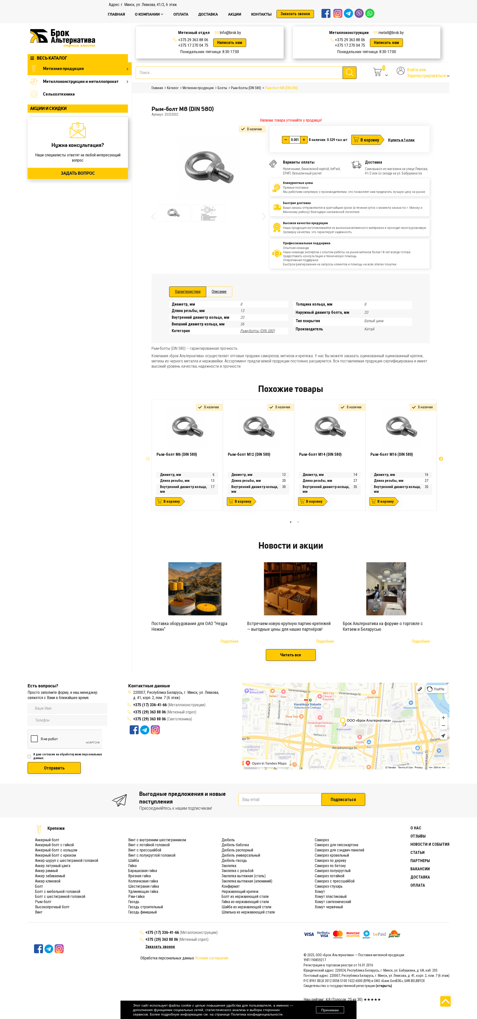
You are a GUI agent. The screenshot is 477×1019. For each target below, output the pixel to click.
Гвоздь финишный (142, 912)
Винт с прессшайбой (144, 850)
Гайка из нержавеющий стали (245, 901)
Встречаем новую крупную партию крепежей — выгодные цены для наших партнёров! (289, 626)
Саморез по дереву (330, 860)
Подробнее (229, 641)
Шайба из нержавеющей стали (246, 907)
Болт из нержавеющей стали (245, 896)
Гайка (132, 865)
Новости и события (429, 844)
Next (440, 459)
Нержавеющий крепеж (240, 891)
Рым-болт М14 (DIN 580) (320, 454)
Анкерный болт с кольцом (56, 850)
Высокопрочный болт (52, 907)
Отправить (54, 768)
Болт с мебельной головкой (57, 891)
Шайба (133, 860)
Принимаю (330, 1010)
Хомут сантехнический (333, 901)
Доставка (420, 877)
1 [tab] (290, 522)
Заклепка (229, 865)
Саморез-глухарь (329, 886)
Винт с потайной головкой (149, 845)
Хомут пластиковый (331, 896)
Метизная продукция (63, 68)
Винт (38, 912)
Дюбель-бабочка (235, 845)
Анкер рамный (46, 870)
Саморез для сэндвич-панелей (339, 850)
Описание (219, 291)
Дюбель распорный (237, 850)
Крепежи (56, 828)
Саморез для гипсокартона (336, 845)
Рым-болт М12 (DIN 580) (249, 454)
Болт (39, 886)
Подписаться (343, 799)
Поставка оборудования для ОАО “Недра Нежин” (189, 626)
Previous (147, 459)
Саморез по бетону (330, 865)
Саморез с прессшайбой (335, 881)
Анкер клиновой (47, 881)
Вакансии (420, 869)
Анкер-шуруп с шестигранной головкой (66, 860)
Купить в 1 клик (401, 139)
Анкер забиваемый (50, 876)
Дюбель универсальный (241, 855)
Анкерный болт (47, 840)
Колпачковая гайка (143, 881)
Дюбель (228, 840)
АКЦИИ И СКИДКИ (48, 108)
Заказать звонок (295, 13)
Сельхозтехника (59, 94)
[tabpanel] (187, 455)
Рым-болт (43, 901)
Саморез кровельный (332, 855)
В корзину (369, 139)
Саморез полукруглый (333, 870)
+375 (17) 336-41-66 (150, 705)
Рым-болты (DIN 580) (257, 330)
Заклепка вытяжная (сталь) (244, 876)
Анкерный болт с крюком (55, 855)
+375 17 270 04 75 (193, 45)
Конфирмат (231, 886)
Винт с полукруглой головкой (151, 855)
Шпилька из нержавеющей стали (248, 912)
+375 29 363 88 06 (193, 39)
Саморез (322, 840)
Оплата (417, 885)
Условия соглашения (211, 958)
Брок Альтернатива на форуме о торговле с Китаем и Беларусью (383, 626)
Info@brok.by (230, 32)
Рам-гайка (136, 896)
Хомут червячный (329, 907)
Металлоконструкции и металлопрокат (81, 81)
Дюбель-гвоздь (234, 860)
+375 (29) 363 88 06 (149, 712)
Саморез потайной (329, 876)
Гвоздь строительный (145, 907)
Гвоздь (133, 901)
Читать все (290, 655)
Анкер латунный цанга (52, 865)
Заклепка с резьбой (237, 870)
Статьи (417, 852)
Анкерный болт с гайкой (54, 845)
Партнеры (420, 860)
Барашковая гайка (142, 870)
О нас (415, 828)
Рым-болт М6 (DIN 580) (177, 454)
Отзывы (418, 836)
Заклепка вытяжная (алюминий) (247, 881)
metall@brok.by (391, 32)
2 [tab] (298, 522)
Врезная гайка (139, 876)
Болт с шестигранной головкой (60, 896)
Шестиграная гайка (143, 886)
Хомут (320, 891)
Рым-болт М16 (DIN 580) (391, 454)
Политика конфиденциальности (256, 1014)
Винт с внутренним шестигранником (157, 840)
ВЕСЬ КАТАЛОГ (52, 58)
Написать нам (229, 42)
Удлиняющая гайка (143, 891)
